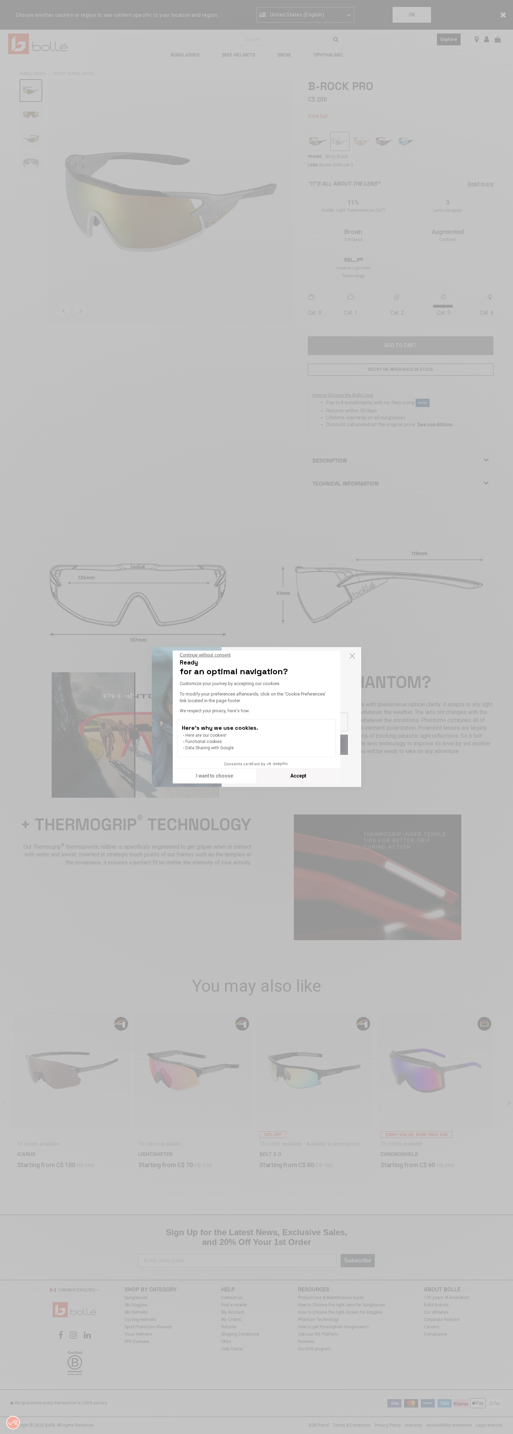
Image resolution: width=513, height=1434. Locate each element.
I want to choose (214, 776)
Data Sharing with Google (209, 747)
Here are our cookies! (205, 735)
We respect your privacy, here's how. (215, 710)
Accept (298, 776)
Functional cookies (203, 741)
